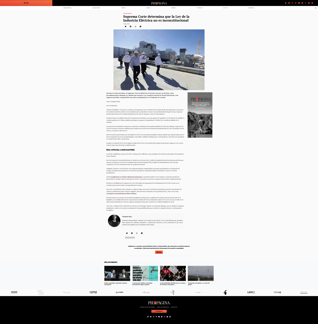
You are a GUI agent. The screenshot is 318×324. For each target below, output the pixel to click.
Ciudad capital (96, 7)
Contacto (174, 307)
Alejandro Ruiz (127, 216)
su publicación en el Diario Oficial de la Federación (126, 177)
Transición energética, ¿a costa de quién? (199, 283)
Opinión (123, 7)
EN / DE (225, 7)
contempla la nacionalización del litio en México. (121, 193)
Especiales (251, 7)
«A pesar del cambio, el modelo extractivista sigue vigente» (142, 283)
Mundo (148, 7)
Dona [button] (27, 3)
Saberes (173, 7)
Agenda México (67, 7)
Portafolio (200, 7)
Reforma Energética (130, 237)
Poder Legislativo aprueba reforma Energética (115, 283)
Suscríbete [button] (159, 311)
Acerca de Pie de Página (147, 307)
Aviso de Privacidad (163, 307)
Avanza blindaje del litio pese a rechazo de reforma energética (173, 283)
